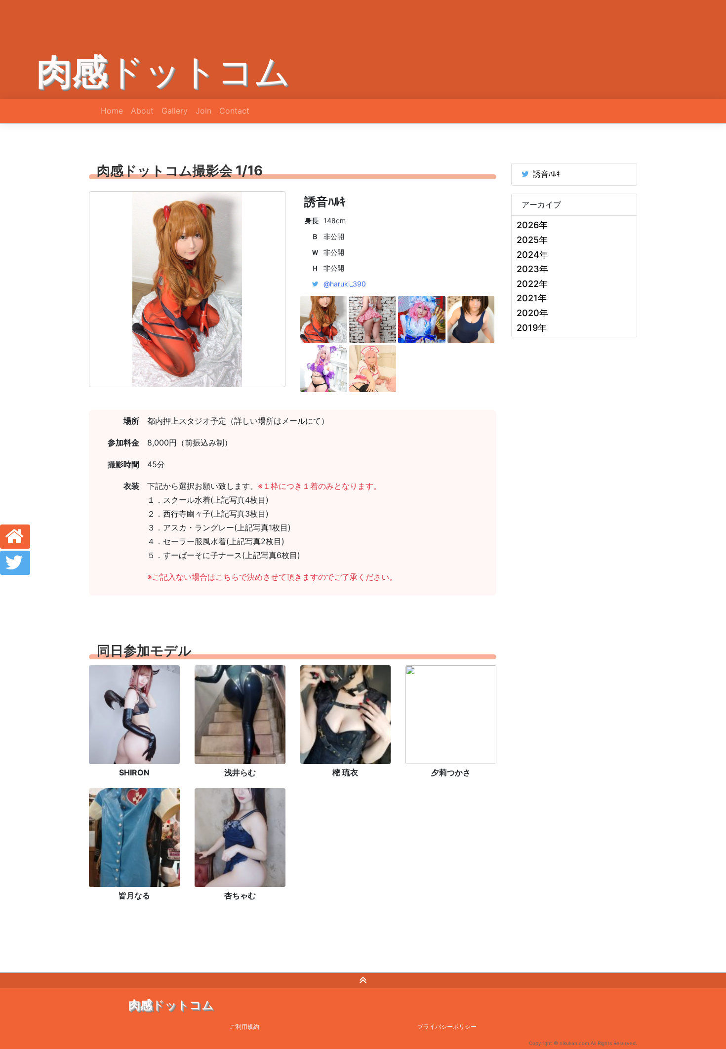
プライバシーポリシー (447, 1026)
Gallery (174, 111)
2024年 (532, 254)
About (142, 111)
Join (203, 111)
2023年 (532, 269)
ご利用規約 (244, 1026)
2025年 (532, 240)
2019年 (532, 328)
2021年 (532, 298)
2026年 (532, 225)
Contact (234, 111)
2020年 (532, 313)
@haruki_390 (344, 284)
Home (112, 111)
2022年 (532, 284)
